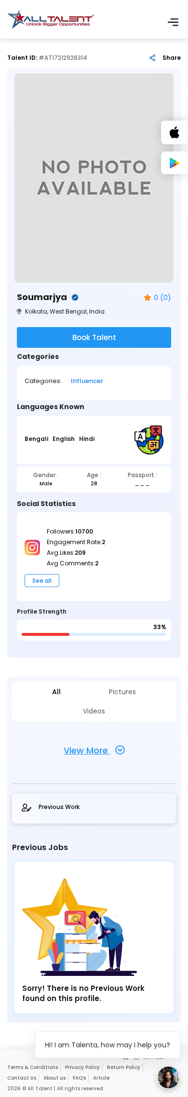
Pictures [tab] (122, 692)
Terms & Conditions (32, 1067)
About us (54, 1078)
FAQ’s (79, 1078)
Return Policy (123, 1067)
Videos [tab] (94, 711)
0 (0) (162, 297)
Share (171, 58)
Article (101, 1078)
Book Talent (94, 337)
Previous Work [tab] (59, 807)
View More (87, 750)
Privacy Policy (82, 1067)
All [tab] (56, 692)
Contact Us (21, 1078)
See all (42, 580)
